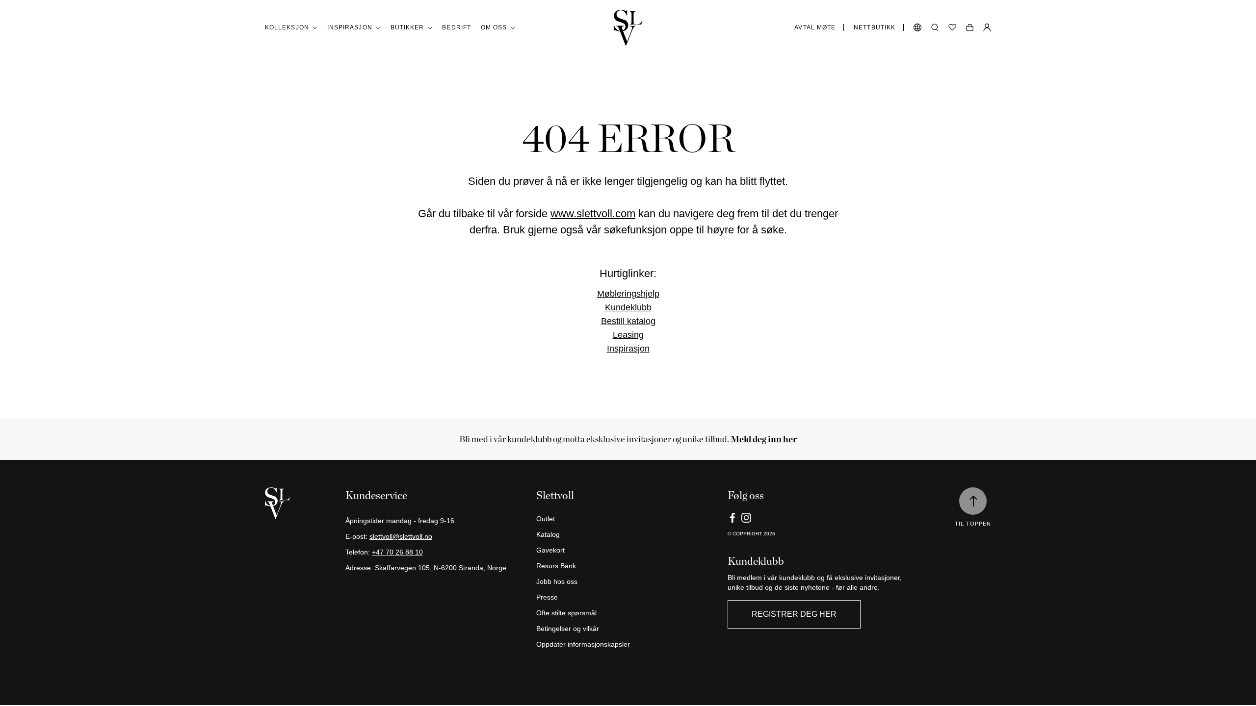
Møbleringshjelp (628, 294)
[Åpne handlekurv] (969, 27)
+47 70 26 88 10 (397, 552)
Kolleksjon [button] (287, 27)
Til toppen (973, 524)
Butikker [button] (407, 27)
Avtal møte (815, 27)
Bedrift (456, 27)
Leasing (628, 335)
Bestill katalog (628, 321)
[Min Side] (987, 27)
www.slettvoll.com (592, 213)
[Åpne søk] (935, 27)
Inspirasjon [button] (349, 27)
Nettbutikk (874, 27)
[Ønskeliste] (952, 27)
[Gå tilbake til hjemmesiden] (628, 28)
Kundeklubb (628, 307)
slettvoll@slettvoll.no (400, 536)
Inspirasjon (628, 348)
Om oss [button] (494, 27)
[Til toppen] (973, 501)
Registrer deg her (794, 614)
